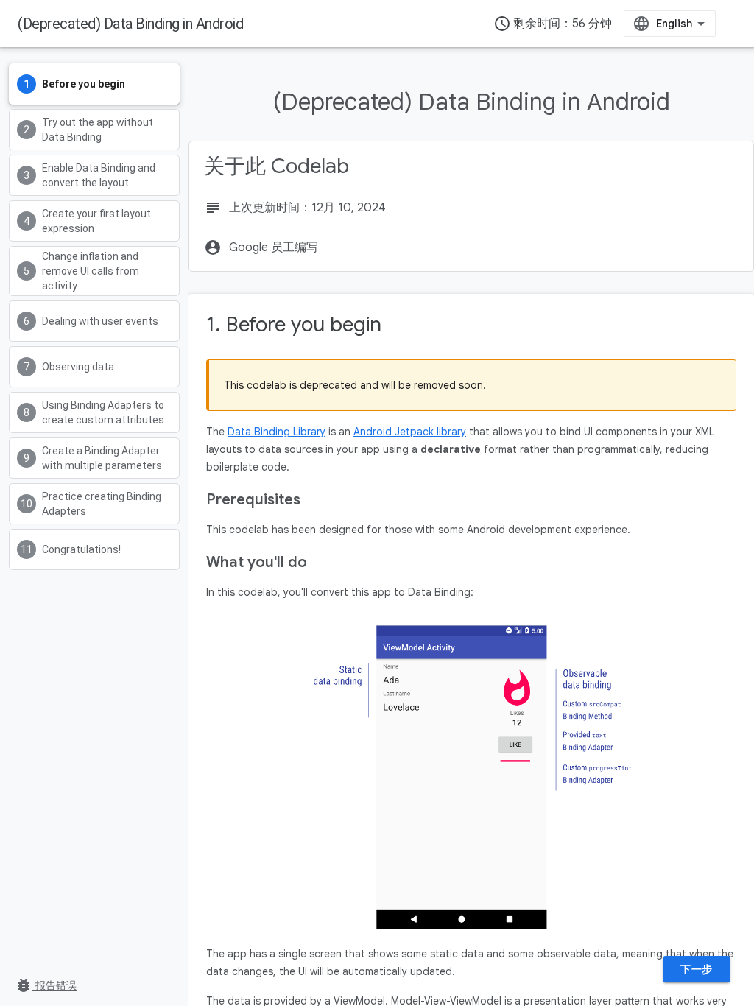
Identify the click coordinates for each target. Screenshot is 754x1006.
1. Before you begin (293, 324)
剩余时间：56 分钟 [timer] (552, 23)
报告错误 (46, 985)
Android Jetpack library (409, 431)
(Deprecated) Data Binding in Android (130, 23)
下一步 (696, 969)
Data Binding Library (276, 431)
